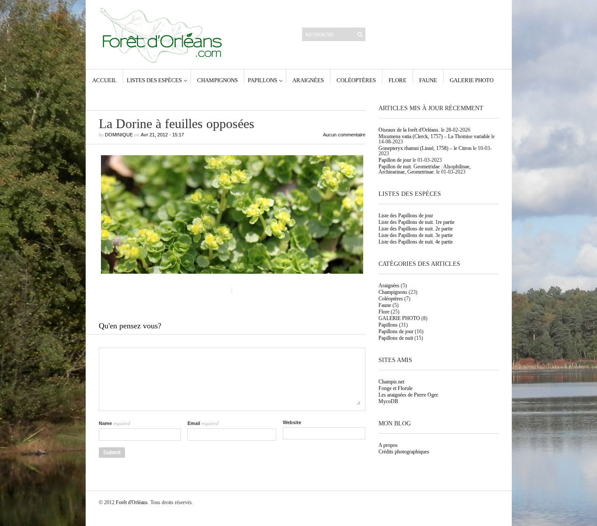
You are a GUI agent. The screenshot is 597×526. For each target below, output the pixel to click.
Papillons (262, 80)
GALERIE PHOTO (471, 80)
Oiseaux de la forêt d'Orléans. (409, 130)
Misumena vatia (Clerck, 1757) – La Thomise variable (434, 136)
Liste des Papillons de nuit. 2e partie (415, 229)
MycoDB (388, 401)
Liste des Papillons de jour (405, 215)
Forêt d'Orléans (132, 502)
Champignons (217, 80)
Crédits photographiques (403, 452)
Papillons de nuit (395, 338)
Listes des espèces (154, 80)
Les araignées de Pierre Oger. (408, 395)
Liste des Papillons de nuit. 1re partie (416, 222)
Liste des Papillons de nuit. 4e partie (415, 242)
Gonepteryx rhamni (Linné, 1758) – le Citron (425, 148)
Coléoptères (356, 80)
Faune (428, 80)
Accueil (104, 80)
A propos (388, 445)
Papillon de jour (394, 160)
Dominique (119, 134)
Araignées (308, 80)
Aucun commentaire (344, 134)
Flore (397, 80)
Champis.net (391, 382)
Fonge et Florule (395, 388)
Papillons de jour (395, 331)
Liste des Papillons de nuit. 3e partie (415, 235)
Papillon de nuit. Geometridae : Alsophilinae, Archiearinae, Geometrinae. (424, 169)
